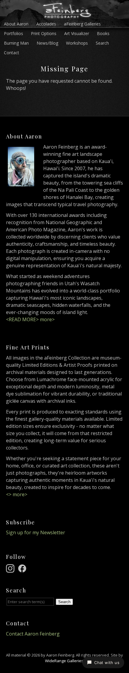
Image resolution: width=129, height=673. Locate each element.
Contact (11, 52)
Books (103, 33)
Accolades (46, 24)
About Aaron (16, 24)
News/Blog (47, 43)
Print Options (43, 33)
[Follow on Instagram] (11, 568)
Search (102, 43)
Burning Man (16, 43)
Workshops (77, 43)
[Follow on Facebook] (23, 568)
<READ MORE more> (30, 319)
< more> (16, 494)
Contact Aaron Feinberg (33, 633)
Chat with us (106, 662)
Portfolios (13, 33)
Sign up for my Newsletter (35, 532)
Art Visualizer (76, 33)
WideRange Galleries (64, 660)
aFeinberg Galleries (82, 24)
